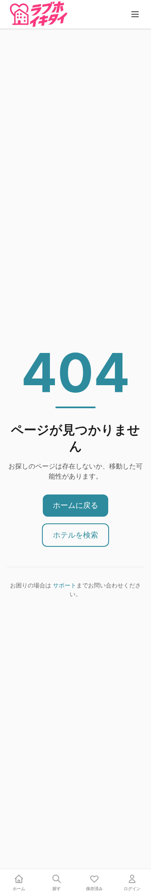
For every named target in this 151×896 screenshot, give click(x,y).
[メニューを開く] (135, 14)
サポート (64, 585)
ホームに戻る (75, 505)
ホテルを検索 (75, 534)
